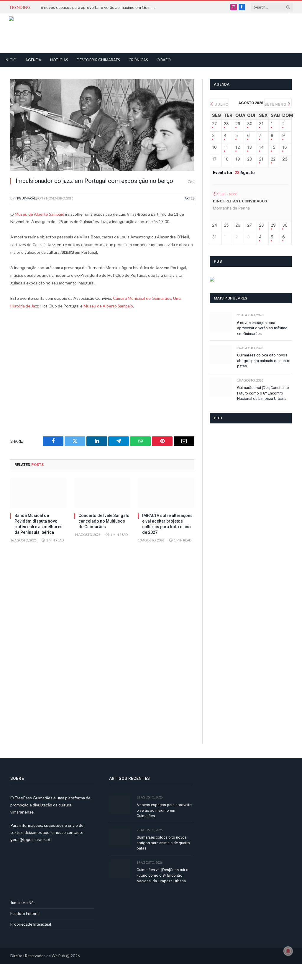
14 (261, 147)
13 (249, 147)
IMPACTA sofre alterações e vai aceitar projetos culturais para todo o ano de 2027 (167, 524)
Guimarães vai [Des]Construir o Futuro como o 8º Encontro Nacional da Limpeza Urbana (263, 393)
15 (273, 147)
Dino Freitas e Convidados (240, 201)
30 (249, 123)
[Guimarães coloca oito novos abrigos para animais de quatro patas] (221, 354)
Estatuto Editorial (25, 913)
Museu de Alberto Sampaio (39, 214)
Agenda (33, 60)
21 (261, 159)
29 (237, 123)
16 (284, 147)
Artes (189, 198)
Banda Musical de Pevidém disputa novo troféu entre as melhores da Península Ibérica (38, 524)
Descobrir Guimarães (98, 60)
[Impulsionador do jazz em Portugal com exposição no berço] (102, 125)
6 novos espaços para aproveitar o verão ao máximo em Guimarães (100, 7)
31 (261, 123)
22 (273, 159)
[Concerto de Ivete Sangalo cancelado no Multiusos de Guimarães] (102, 493)
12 (237, 147)
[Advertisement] (137, 32)
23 (285, 159)
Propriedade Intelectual (30, 924)
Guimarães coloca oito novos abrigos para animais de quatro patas (263, 360)
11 (226, 147)
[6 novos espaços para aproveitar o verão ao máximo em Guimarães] (221, 321)
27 (214, 123)
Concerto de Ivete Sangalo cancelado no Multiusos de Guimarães (103, 521)
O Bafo (164, 60)
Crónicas (138, 60)
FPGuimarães (26, 198)
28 (226, 123)
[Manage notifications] (288, 951)
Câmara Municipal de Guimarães (142, 298)
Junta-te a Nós (22, 902)
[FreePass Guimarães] (37, 33)
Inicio (10, 60)
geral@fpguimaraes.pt (30, 839)
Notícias (59, 60)
